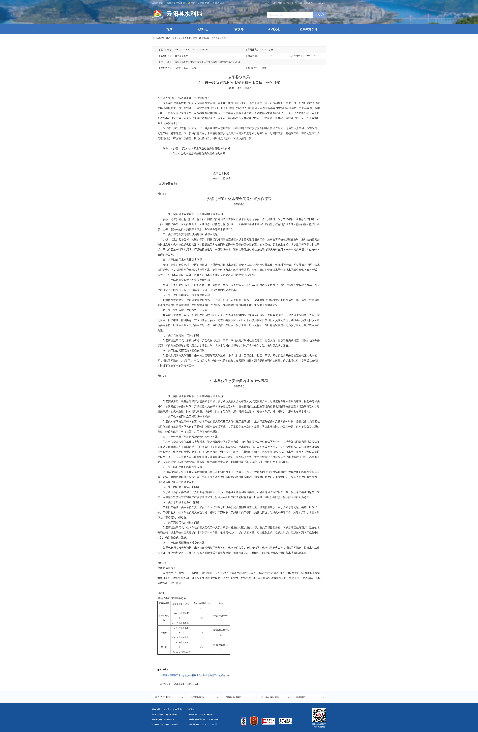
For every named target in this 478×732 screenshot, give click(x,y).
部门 (168, 38)
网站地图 (156, 709)
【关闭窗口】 (164, 684)
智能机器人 (309, 3)
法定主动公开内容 (201, 38)
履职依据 (215, 38)
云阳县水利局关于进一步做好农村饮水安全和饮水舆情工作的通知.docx (195, 675)
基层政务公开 (309, 29)
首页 (169, 29)
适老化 (290, 3)
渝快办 (239, 29)
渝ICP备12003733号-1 (170, 724)
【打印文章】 (192, 684)
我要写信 (190, 709)
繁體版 (298, 3)
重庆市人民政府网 (176, 3)
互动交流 (274, 29)
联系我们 (180, 709)
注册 (274, 3)
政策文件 (226, 38)
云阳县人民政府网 (200, 3)
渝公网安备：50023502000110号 (203, 724)
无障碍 (281, 3)
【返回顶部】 (178, 684)
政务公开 (204, 29)
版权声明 (168, 709)
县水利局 (176, 38)
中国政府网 (157, 3)
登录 (267, 3)
